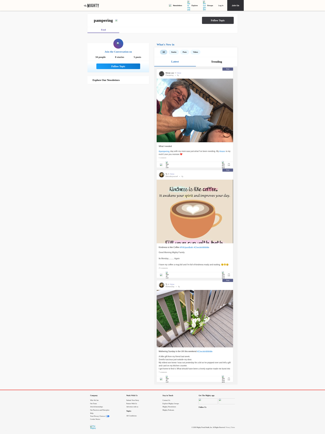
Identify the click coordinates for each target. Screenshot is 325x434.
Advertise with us (132, 407)
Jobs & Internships (96, 407)
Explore (195, 5)
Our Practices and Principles (99, 410)
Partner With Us (131, 403)
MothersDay (170, 287)
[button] (218, 20)
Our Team (93, 403)
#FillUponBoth (186, 247)
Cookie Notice (95, 419)
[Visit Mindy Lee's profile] (161, 73)
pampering (169, 75)
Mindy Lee (170, 73)
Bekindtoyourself (172, 176)
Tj (167, 174)
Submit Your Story (132, 400)
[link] (91, 5)
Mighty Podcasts (168, 410)
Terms (233, 427)
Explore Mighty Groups (170, 403)
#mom (222, 151)
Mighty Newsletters (169, 407)
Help (91, 413)
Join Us (235, 5)
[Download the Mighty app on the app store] (208, 401)
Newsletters (177, 5)
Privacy (228, 427)
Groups (210, 5)
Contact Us (166, 400)
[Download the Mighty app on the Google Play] (228, 401)
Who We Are (94, 400)
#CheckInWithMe (201, 247)
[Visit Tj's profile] (161, 174)
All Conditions (131, 416)
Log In (220, 5)
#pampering (164, 151)
